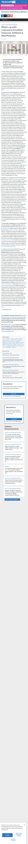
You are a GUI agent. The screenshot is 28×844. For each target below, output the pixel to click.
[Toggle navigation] (25, 2)
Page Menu (5, 19)
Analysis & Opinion (18, 338)
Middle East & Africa (20, 342)
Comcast (7, 339)
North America (12, 343)
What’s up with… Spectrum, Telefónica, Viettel (12, 377)
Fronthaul (13, 342)
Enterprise (5, 342)
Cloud (4, 339)
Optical (21, 343)
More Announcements (11, 499)
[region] (13, 833)
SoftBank (14, 344)
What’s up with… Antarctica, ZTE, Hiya (11, 355)
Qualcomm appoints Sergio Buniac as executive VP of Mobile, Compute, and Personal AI (13, 372)
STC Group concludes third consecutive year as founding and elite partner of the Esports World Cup (13, 360)
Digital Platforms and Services (9, 24)
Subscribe (13, 394)
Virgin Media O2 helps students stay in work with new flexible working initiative (14, 481)
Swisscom (19, 344)
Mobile (4, 343)
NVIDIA (17, 343)
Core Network (13, 339)
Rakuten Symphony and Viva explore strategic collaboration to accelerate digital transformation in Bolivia (13, 493)
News (7, 343)
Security (7, 466)
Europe (9, 342)
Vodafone (14, 347)
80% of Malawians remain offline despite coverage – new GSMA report (13, 448)
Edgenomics (17, 341)
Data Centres (19, 339)
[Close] (24, 824)
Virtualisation (8, 347)
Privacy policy (18, 396)
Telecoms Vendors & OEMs (11, 346)
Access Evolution (6, 338)
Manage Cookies (13, 839)
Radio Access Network (7, 344)
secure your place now (7, 331)
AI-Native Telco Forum (9, 324)
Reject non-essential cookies (18, 834)
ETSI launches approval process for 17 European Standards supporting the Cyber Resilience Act (14, 471)
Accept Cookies (7, 835)
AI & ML (12, 338)
